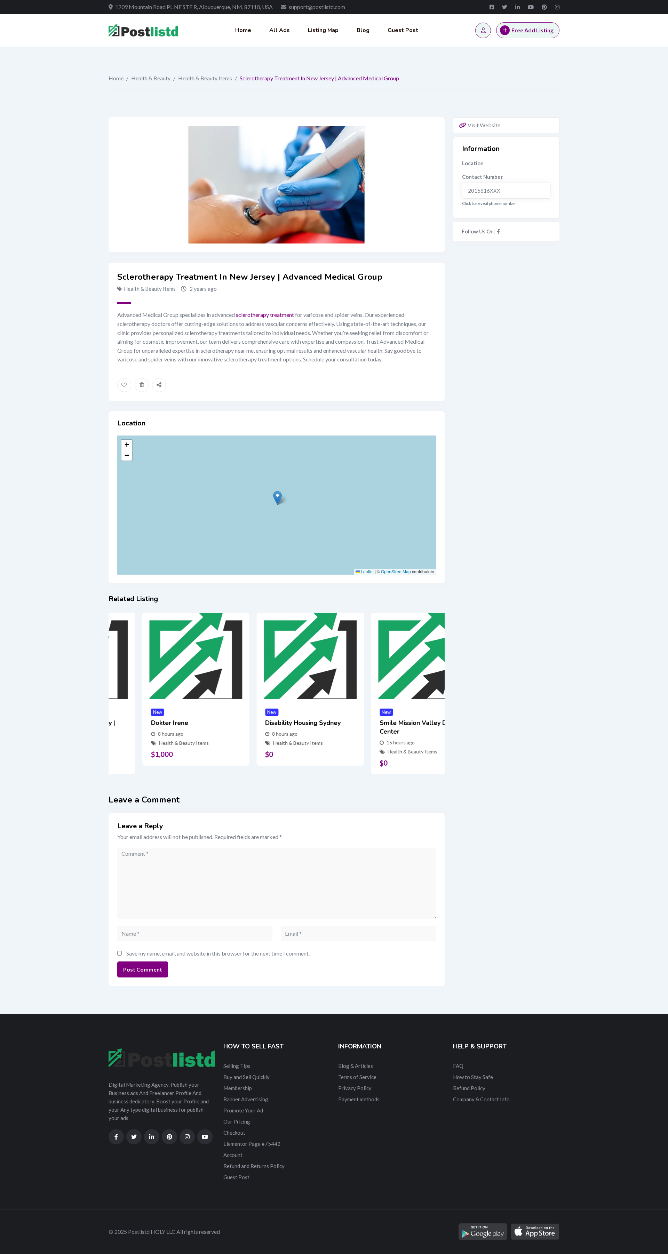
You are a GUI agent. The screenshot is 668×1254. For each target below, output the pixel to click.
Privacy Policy (355, 1088)
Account (232, 1155)
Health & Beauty (150, 78)
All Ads (279, 30)
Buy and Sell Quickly (246, 1077)
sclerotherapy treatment (265, 314)
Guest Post (403, 30)
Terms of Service (357, 1077)
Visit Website (484, 125)
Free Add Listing (532, 30)
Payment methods (359, 1099)
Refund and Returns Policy (254, 1166)
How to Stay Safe (473, 1077)
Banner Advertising (245, 1099)
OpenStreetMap (396, 571)
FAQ (458, 1066)
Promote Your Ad (243, 1110)
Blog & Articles (355, 1066)
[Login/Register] (483, 30)
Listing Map (323, 30)
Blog (363, 30)
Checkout (234, 1132)
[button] (277, 498)
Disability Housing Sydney (269, 723)
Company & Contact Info (481, 1099)
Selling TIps (236, 1066)
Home (243, 30)
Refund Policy (469, 1088)
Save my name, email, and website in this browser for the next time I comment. (218, 953)
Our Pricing (236, 1121)
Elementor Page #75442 (251, 1144)
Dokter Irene (135, 723)
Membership (237, 1088)
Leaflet (367, 571)
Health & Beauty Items (205, 78)
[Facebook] (498, 231)
